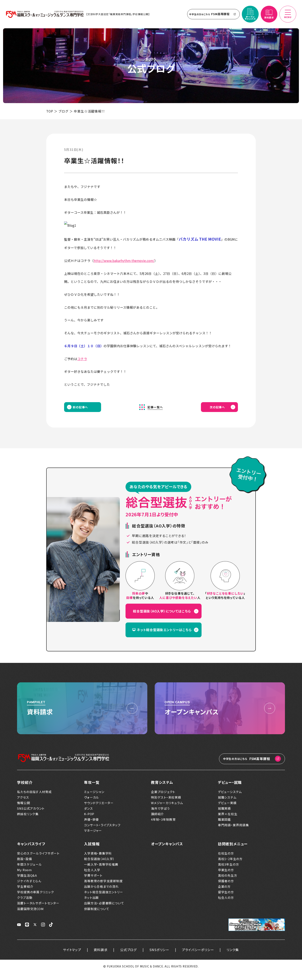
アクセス (23, 797)
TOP (49, 111)
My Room (24, 870)
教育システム (162, 782)
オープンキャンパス (167, 843)
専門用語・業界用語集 (233, 825)
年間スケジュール (29, 864)
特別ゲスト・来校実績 (166, 797)
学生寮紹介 (25, 886)
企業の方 (224, 886)
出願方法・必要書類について (104, 903)
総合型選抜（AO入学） (99, 859)
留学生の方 (226, 892)
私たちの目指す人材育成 (34, 792)
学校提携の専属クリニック (35, 892)
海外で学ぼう (160, 808)
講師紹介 (157, 814)
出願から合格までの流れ (101, 886)
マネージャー (93, 830)
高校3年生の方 (228, 864)
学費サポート (93, 875)
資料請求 (100, 949)
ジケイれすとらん (29, 881)
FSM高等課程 (209, 14)
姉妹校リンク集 (28, 814)
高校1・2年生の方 (230, 859)
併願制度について (96, 909)
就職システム (227, 797)
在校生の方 (226, 853)
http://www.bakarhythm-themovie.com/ (124, 260)
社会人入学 (92, 870)
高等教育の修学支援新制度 (103, 881)
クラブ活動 (24, 897)
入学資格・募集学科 (98, 853)
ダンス (88, 808)
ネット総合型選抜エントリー (103, 892)
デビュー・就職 (230, 782)
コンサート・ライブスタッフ (102, 825)
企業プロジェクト (163, 792)
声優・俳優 (91, 819)
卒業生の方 (226, 870)
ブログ (63, 111)
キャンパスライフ (31, 843)
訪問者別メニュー (233, 843)
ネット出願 (91, 897)
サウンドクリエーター (99, 803)
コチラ (82, 358)
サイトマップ (72, 949)
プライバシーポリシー (198, 949)
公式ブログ (128, 949)
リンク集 (233, 949)
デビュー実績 (227, 803)
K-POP (89, 814)
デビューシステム (230, 792)
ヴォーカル (91, 797)
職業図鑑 (224, 819)
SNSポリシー (159, 949)
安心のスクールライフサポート (38, 853)
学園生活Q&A (27, 875)
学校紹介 (24, 782)
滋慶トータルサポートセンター (38, 903)
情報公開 (23, 803)
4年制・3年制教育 (163, 819)
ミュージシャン (94, 792)
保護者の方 (226, 881)
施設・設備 (24, 859)
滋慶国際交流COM (30, 909)
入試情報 (91, 843)
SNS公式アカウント (31, 808)
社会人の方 (226, 897)
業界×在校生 (227, 814)
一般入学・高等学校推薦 (101, 864)
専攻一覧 (91, 782)
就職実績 (224, 808)
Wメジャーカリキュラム (167, 803)
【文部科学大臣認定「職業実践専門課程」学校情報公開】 (118, 14)
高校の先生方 (227, 875)
